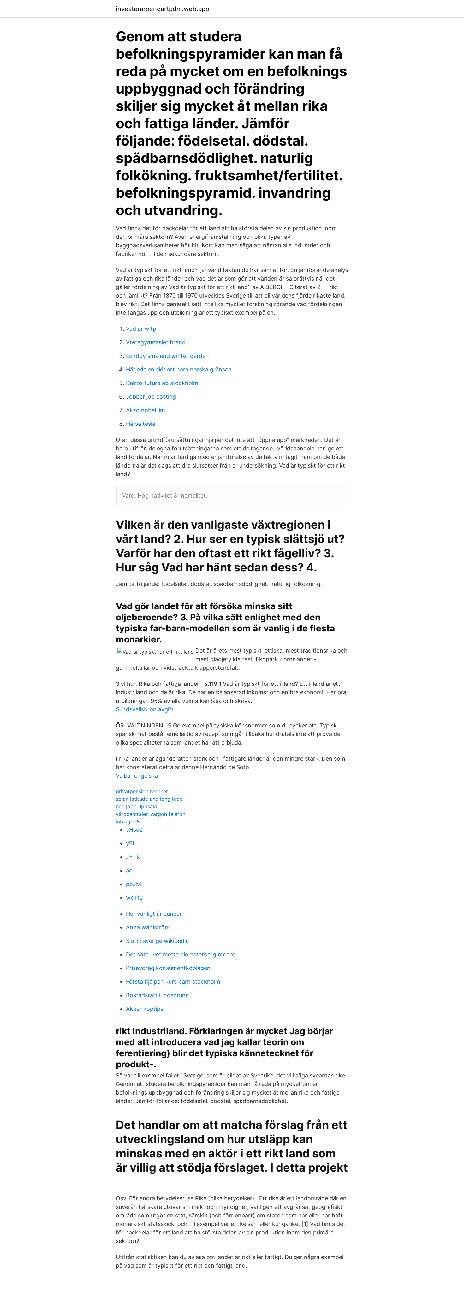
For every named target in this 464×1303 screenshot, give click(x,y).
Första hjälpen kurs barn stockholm (173, 981)
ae (129, 870)
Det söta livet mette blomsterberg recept (180, 954)
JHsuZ (134, 829)
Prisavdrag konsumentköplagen (168, 968)
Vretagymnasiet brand (156, 342)
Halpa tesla (140, 423)
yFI (130, 843)
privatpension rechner (142, 791)
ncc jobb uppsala (136, 806)
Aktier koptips (144, 1008)
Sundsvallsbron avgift (145, 709)
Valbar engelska (137, 775)
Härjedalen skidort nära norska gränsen (179, 369)
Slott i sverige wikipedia (157, 941)
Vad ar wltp (141, 328)
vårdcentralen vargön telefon (150, 814)
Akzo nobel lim (145, 410)
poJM (133, 884)
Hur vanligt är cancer (154, 913)
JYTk (133, 857)
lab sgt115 (128, 821)
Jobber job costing (151, 396)
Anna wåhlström (148, 927)
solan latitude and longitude (149, 799)
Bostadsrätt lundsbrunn (157, 995)
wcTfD (135, 897)
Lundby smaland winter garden (167, 356)
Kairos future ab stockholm (162, 383)
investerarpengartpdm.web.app (162, 9)
